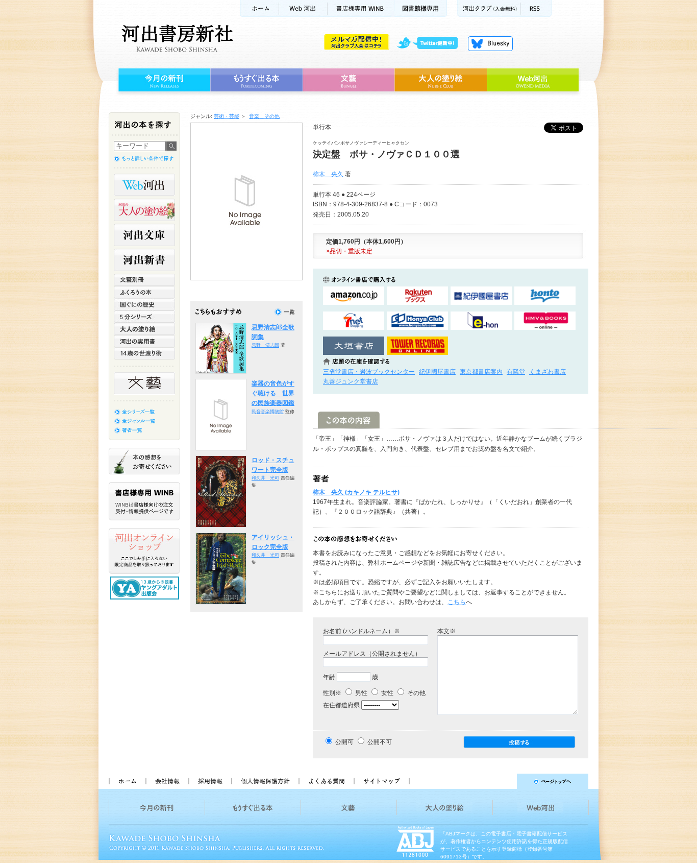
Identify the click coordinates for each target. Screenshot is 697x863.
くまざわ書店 (547, 371)
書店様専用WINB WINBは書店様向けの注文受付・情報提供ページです (144, 501)
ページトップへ (503, 781)
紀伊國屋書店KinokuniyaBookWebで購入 (481, 295)
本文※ (446, 631)
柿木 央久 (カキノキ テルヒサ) (356, 492)
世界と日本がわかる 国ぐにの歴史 (144, 304)
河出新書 (144, 260)
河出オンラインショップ (144, 551)
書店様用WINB (361, 8)
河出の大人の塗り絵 (144, 210)
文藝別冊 (144, 280)
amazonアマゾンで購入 (353, 295)
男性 (360, 693)
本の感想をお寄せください (144, 461)
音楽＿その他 (264, 116)
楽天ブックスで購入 (417, 295)
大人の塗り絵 (440, 80)
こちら (456, 602)
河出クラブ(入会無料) (489, 8)
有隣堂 (516, 371)
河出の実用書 (144, 341)
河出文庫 (144, 235)
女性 (386, 693)
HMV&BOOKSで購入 (545, 320)
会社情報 (166, 781)
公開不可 (379, 742)
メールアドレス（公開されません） (372, 653)
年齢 (329, 677)
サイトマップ (382, 781)
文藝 (348, 80)
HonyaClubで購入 (417, 320)
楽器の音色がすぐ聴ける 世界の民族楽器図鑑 (273, 393)
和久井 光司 (265, 478)
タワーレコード (417, 346)
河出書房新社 (176, 38)
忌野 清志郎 (265, 345)
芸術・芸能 (226, 116)
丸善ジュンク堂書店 (350, 381)
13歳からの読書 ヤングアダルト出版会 (146, 588)
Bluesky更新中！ (490, 43)
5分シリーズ (144, 316)
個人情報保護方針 (264, 781)
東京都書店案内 (481, 371)
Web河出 (303, 8)
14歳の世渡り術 (144, 353)
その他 (416, 693)
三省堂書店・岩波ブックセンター (369, 371)
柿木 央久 (328, 174)
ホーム (259, 8)
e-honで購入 (481, 320)
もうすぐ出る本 (256, 80)
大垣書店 (353, 346)
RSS (536, 8)
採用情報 (209, 781)
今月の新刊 (163, 80)
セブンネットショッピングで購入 (353, 320)
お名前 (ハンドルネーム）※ (361, 631)
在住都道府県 (341, 705)
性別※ (332, 693)
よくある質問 (326, 781)
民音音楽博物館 (268, 411)
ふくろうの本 (144, 292)
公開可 (344, 742)
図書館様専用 (420, 8)
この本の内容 (349, 420)
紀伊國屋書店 (437, 371)
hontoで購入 (545, 295)
